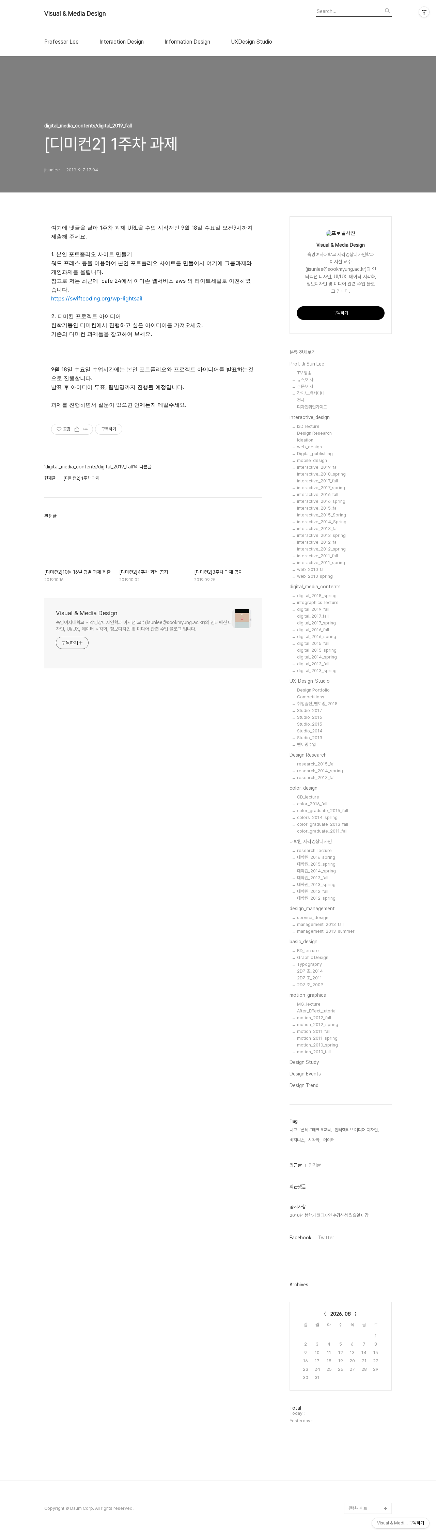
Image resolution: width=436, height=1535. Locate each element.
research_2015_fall (316, 763)
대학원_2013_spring (316, 884)
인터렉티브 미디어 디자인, (356, 1129)
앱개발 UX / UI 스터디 (368, 1464)
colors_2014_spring (317, 817)
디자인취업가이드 (312, 406)
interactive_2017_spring (321, 487)
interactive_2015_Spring (321, 514)
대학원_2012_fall (312, 891)
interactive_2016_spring (321, 501)
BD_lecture (308, 950)
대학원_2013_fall (312, 877)
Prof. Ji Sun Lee (307, 364)
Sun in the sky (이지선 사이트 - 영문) (369, 1416)
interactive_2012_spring (321, 549)
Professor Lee (61, 42)
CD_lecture (308, 797)
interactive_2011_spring (321, 562)
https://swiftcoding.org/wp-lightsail (96, 298)
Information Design (187, 42)
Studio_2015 (309, 724)
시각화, (314, 1140)
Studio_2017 (309, 710)
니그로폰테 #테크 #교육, (311, 1129)
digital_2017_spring (316, 622)
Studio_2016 (309, 717)
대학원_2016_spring (316, 857)
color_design (303, 788)
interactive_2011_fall (317, 555)
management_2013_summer (326, 931)
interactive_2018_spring (321, 474)
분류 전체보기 (302, 352)
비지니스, (298, 1140)
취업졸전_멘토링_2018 (317, 703)
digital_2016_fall (313, 629)
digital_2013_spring (317, 670)
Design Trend (304, 1085)
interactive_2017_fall (317, 480)
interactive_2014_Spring (321, 521)
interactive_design (310, 417)
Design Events (305, 1073)
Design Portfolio (313, 690)
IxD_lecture (308, 426)
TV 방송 (304, 372)
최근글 (296, 1165)
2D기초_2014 (310, 971)
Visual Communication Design (364, 1442)
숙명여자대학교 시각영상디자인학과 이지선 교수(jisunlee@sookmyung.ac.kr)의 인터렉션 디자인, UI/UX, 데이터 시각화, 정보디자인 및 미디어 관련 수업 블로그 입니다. (144, 626)
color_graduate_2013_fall (322, 824)
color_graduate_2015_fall (322, 810)
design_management (312, 908)
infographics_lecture (318, 602)
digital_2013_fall (313, 663)
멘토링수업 (306, 744)
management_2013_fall (320, 924)
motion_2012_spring (317, 1024)
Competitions (310, 696)
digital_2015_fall (313, 643)
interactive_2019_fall (318, 467)
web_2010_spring (315, 576)
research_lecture (314, 850)
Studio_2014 (310, 730)
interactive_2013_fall (318, 528)
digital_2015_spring (317, 650)
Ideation (305, 440)
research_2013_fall (316, 777)
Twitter (326, 1237)
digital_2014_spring (317, 657)
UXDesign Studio (251, 42)
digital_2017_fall (313, 616)
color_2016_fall (312, 803)
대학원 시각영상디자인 (311, 841)
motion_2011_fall (313, 1031)
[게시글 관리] (85, 429)
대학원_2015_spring (316, 864)
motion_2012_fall (314, 1017)
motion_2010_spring (317, 1045)
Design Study (304, 1062)
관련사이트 (357, 1508)
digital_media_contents (315, 586)
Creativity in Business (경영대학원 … (368, 1355)
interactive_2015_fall (318, 508)
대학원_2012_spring (316, 898)
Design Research (314, 433)
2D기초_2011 (309, 977)
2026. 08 (340, 1314)
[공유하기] (77, 429)
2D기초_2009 (310, 984)
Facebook (300, 1237)
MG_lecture (309, 1004)
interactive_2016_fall (317, 494)
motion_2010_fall (314, 1051)
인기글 (315, 1165)
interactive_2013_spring (321, 535)
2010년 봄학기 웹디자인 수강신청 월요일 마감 (329, 1215)
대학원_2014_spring (316, 870)
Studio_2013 (309, 737)
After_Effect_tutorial (317, 1010)
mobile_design (312, 460)
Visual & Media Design (75, 13)
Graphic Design (312, 957)
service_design (312, 917)
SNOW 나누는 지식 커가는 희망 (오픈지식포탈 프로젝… (370, 1388)
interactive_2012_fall (318, 542)
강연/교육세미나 (311, 393)
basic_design (303, 941)
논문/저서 (305, 386)
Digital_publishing (315, 453)
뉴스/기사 (305, 379)
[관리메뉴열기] (424, 12)
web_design (309, 446)
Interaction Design (121, 42)
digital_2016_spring (316, 636)
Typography (309, 964)
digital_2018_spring (317, 595)
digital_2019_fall (313, 609)
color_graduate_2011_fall (322, 831)
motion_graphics (308, 995)
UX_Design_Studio (310, 681)
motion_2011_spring (317, 1038)
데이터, (329, 1140)
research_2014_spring (320, 770)
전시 (301, 400)
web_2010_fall (311, 569)
